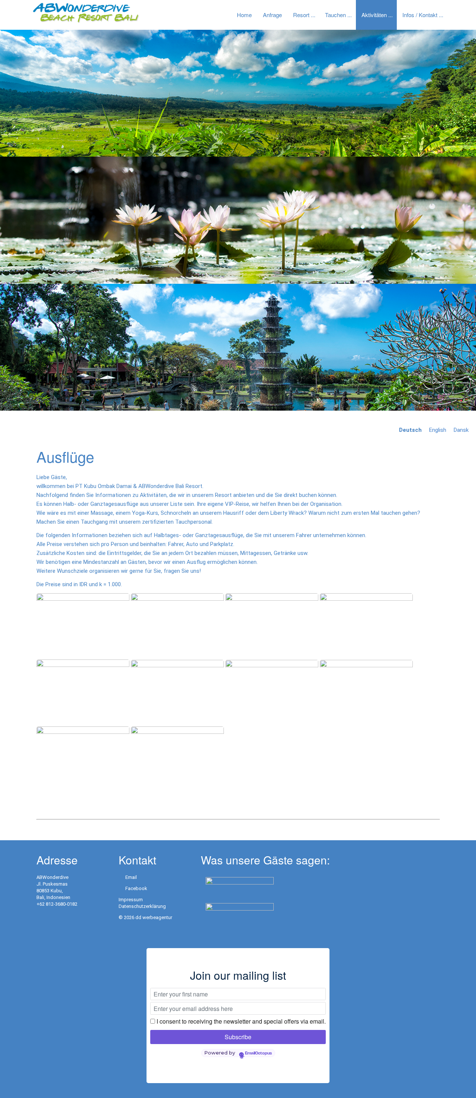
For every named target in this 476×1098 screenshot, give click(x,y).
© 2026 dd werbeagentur (145, 917)
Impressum (131, 899)
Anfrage (272, 15)
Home (244, 15)
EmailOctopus (258, 1053)
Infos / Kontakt (419, 15)
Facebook (136, 888)
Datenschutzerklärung (142, 906)
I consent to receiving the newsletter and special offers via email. (241, 1021)
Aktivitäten (374, 15)
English (437, 430)
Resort (301, 15)
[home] (85, 12)
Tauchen (335, 15)
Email (131, 877)
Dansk (461, 430)
